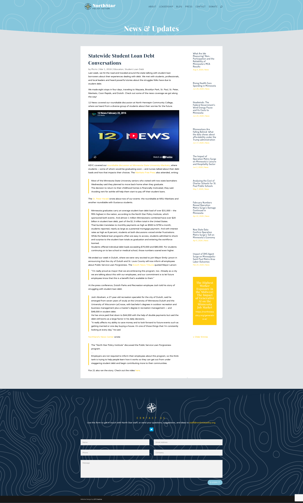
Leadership (166, 7)
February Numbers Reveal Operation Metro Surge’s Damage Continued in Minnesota (204, 207)
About (152, 7)
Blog (179, 7)
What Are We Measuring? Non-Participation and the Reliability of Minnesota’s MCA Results (203, 60)
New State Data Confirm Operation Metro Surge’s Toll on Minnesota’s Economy (204, 233)
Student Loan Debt (134, 69)
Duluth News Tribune (143, 265)
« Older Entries (200, 337)
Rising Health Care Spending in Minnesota (204, 84)
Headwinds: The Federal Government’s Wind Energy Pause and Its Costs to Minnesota (204, 107)
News (206, 70)
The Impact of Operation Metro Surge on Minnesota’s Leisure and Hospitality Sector (204, 160)
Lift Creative (98, 499)
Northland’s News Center (101, 337)
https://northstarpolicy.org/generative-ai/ (204, 315)
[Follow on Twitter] (151, 429)
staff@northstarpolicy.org (202, 422)
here (137, 370)
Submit (215, 482)
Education (118, 69)
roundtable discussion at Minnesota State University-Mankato (138, 165)
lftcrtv (94, 69)
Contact (201, 7)
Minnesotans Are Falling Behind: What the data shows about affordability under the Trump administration (204, 134)
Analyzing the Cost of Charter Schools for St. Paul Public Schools (204, 183)
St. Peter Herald (101, 198)
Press (189, 7)
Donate (213, 7)
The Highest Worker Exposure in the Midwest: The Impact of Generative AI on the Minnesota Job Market (205, 295)
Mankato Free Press (145, 172)
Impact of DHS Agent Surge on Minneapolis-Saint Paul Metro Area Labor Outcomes (204, 257)
